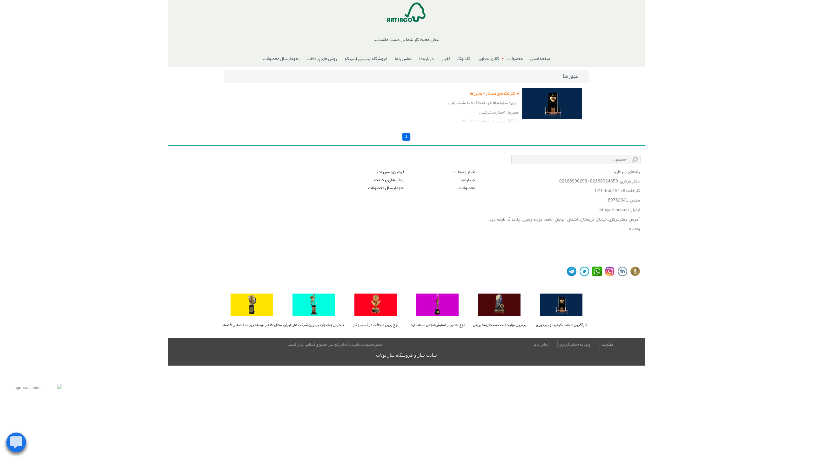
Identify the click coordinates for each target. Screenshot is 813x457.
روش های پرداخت (322, 58)
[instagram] (608, 271)
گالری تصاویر (488, 58)
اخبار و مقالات (464, 172)
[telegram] (570, 271)
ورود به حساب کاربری (574, 344)
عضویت (607, 344)
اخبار (445, 58)
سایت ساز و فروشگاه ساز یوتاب (406, 355)
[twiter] (582, 271)
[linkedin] (621, 271)
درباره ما (426, 58)
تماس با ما (403, 58)
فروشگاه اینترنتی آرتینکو (366, 58)
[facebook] (633, 271)
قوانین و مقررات (390, 172)
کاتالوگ (463, 58)
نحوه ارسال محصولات (281, 58)
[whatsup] (595, 271)
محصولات (515, 58)
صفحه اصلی (540, 58)
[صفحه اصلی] (406, 13)
